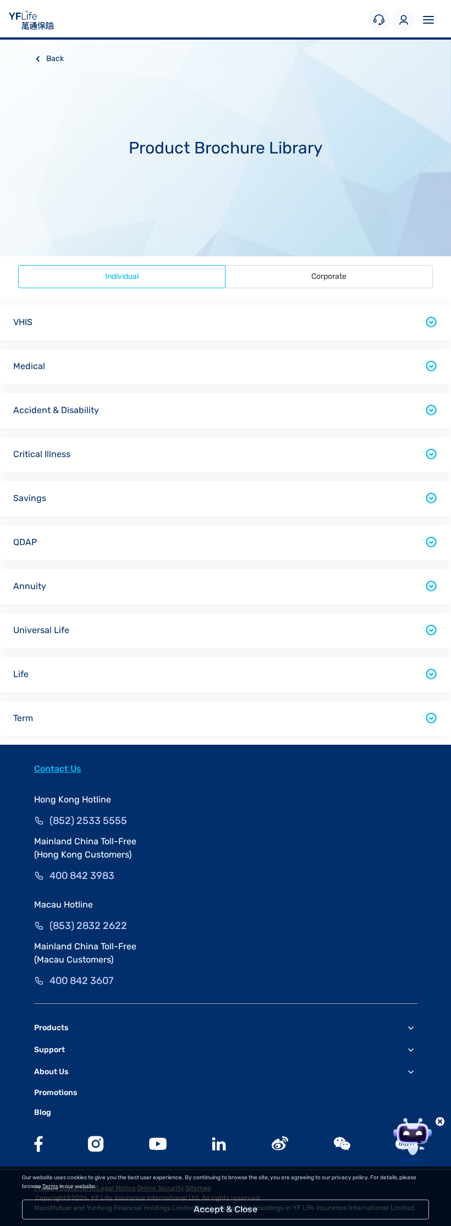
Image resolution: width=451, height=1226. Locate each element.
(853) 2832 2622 (88, 926)
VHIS (22, 322)
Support (49, 1049)
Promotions (55, 1092)
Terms (50, 1186)
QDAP (25, 542)
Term (23, 718)
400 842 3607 (81, 981)
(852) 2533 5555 (88, 821)
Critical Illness (41, 454)
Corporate (328, 276)
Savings (29, 498)
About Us (51, 1071)
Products (51, 1027)
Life (21, 674)
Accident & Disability (56, 410)
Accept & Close (225, 1209)
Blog (42, 1112)
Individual (122, 276)
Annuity (29, 586)
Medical (29, 366)
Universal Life (41, 630)
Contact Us (57, 768)
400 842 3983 (82, 876)
